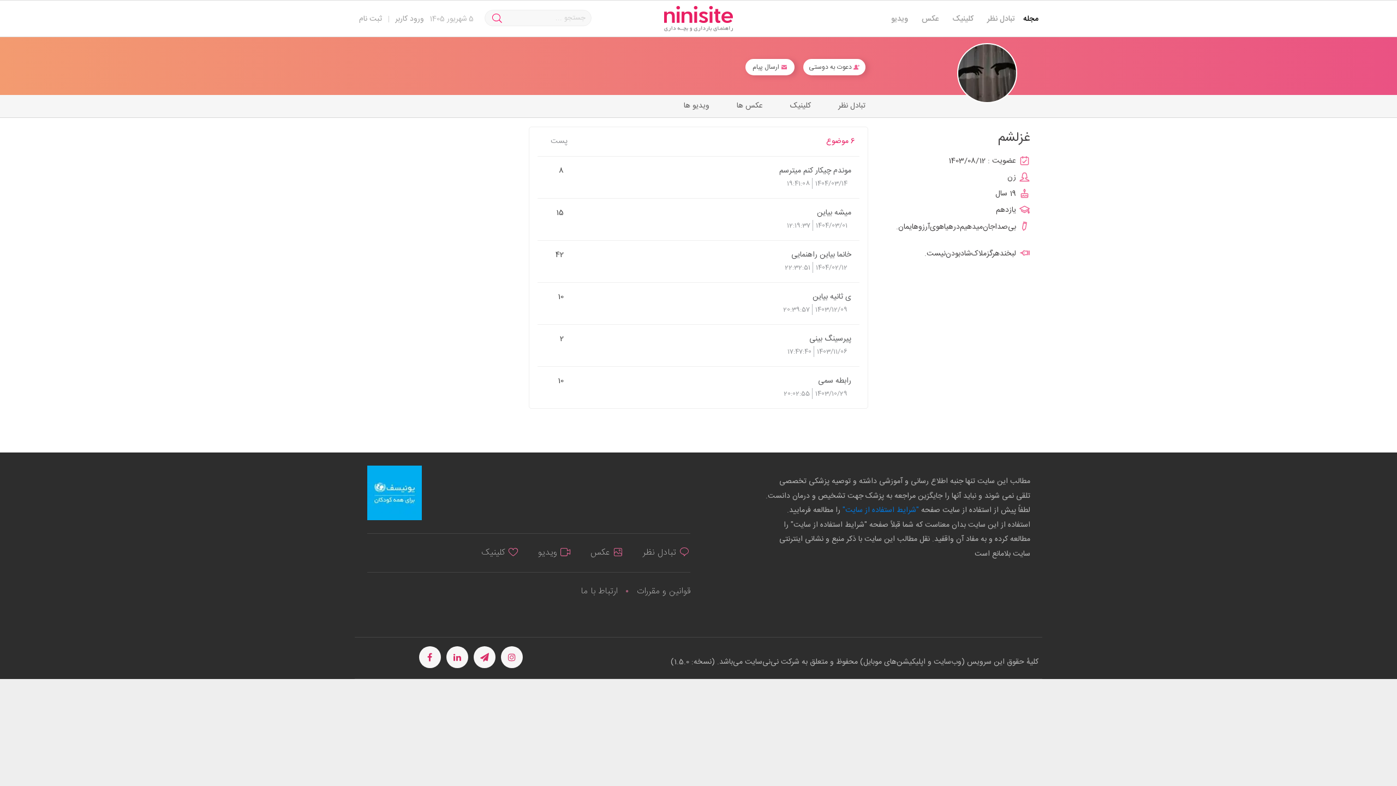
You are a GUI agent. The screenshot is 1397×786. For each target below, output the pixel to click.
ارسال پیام (767, 67)
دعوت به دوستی (831, 67)
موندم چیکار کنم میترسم (815, 170)
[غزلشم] (987, 73)
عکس (930, 19)
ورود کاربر (409, 19)
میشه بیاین (834, 212)
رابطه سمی (834, 380)
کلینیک (963, 19)
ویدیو (899, 19)
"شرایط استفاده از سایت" (879, 510)
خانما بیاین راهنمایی (821, 254)
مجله (1030, 19)
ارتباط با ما (599, 591)
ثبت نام (370, 19)
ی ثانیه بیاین (832, 296)
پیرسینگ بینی (830, 338)
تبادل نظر (1001, 19)
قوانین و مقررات (663, 591)
